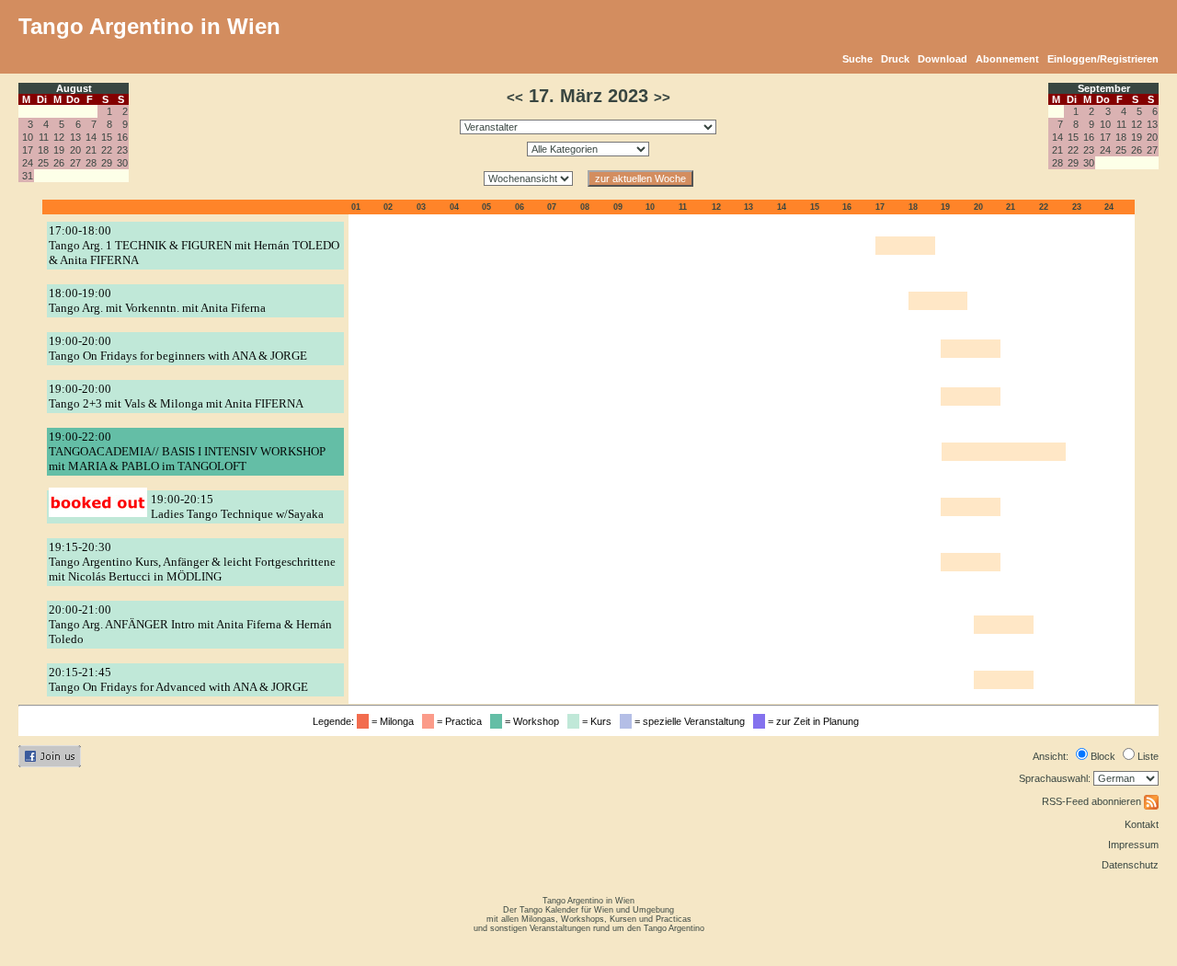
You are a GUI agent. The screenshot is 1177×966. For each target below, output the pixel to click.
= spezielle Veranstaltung (691, 721)
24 (27, 162)
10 (27, 137)
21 (91, 149)
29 (106, 162)
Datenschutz (1130, 864)
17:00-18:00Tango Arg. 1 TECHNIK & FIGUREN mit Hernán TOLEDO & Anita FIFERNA (194, 245)
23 (122, 149)
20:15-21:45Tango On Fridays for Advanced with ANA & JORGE (178, 679)
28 (91, 162)
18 (43, 149)
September (1104, 88)
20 (75, 149)
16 (122, 137)
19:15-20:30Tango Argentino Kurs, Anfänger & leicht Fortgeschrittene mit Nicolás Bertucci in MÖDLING (192, 561)
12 (58, 137)
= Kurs (598, 721)
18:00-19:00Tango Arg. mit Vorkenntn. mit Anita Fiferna (157, 300)
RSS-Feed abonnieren (1093, 801)
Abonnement (1007, 58)
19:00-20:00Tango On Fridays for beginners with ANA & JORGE (178, 348)
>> (662, 97)
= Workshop (533, 721)
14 (91, 137)
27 (75, 162)
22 (106, 149)
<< (515, 97)
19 (58, 149)
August (74, 88)
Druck (895, 58)
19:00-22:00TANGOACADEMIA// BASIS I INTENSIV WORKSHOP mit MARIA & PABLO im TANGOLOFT (187, 451)
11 (44, 137)
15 (106, 137)
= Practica (460, 721)
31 (27, 175)
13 (75, 137)
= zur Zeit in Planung (814, 721)
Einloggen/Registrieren (1103, 58)
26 (58, 162)
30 (122, 162)
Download (942, 58)
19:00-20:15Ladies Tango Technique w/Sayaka (237, 506)
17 (27, 149)
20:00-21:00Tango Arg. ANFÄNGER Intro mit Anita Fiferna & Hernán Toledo (190, 624)
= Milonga (394, 721)
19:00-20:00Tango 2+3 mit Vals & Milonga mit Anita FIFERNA (176, 396)
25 (43, 162)
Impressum (1133, 844)
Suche (857, 58)
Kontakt (1142, 824)
